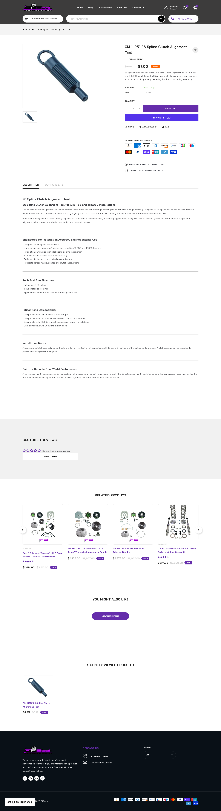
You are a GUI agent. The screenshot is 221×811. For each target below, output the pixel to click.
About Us (122, 7)
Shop (90, 7)
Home (80, 7)
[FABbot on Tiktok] (42, 778)
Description (31, 184)
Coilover (162, 544)
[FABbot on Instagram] (30, 778)
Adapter (27, 548)
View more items (110, 616)
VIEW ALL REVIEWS (136, 59)
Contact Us (138, 7)
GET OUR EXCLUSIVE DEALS (20, 802)
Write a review (50, 457)
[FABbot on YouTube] (36, 778)
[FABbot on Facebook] (25, 778)
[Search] (161, 18)
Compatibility (54, 184)
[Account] (165, 7)
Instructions (105, 7)
